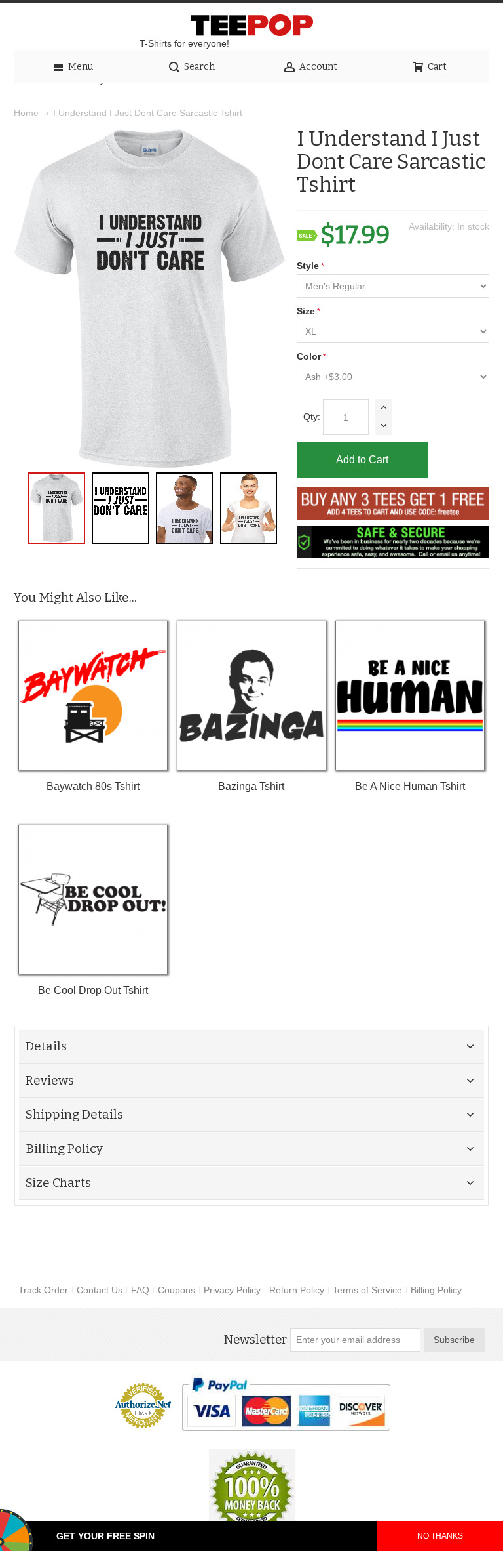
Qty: (311, 416)
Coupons (176, 1290)
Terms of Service (367, 1290)
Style (308, 265)
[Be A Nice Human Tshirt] (409, 695)
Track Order (43, 1290)
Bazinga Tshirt (251, 786)
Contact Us (99, 1290)
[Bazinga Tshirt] (251, 695)
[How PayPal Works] (285, 1404)
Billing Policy (436, 1290)
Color (309, 356)
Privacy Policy (232, 1290)
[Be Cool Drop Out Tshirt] (92, 899)
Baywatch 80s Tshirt (93, 786)
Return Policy (296, 1290)
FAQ (140, 1290)
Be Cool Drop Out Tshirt (93, 990)
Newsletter (255, 1340)
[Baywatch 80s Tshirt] (92, 695)
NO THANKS (440, 1536)
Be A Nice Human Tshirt (410, 786)
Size (306, 311)
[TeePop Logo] (251, 25)
